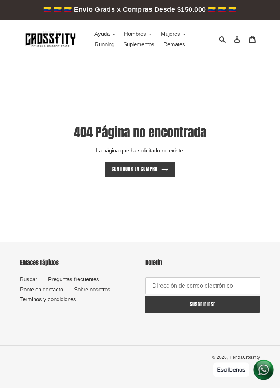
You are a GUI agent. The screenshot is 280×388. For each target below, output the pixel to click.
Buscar (28, 279)
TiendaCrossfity (244, 357)
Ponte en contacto (41, 289)
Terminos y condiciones (48, 299)
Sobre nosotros (92, 289)
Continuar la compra (135, 169)
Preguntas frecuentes (73, 279)
